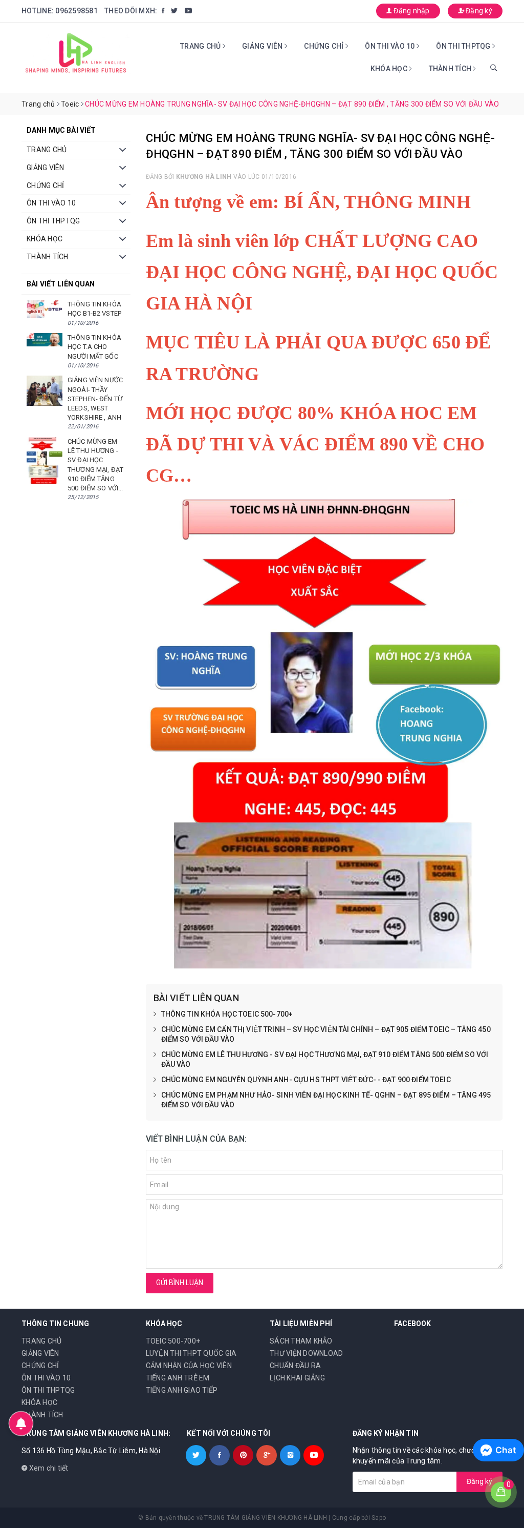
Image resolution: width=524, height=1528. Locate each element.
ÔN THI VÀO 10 (391, 46)
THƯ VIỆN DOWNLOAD (306, 1353)
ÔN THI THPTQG (464, 46)
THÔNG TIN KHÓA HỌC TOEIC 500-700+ (227, 1014)
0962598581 (76, 11)
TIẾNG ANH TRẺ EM (178, 1378)
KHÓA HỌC (389, 69)
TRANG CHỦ (201, 46)
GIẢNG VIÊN (263, 46)
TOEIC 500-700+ (173, 1341)
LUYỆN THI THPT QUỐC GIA (191, 1353)
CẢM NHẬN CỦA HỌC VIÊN (189, 1365)
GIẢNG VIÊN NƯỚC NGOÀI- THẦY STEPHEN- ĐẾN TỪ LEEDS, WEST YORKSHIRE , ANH (95, 398)
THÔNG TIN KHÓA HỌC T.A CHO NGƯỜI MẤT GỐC (94, 347)
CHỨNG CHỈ (324, 46)
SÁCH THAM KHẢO (301, 1341)
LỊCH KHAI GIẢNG (297, 1378)
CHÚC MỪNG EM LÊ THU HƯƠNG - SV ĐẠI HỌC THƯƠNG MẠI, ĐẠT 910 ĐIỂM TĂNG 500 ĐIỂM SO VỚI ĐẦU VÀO (325, 1059)
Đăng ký (478, 11)
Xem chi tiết (47, 1468)
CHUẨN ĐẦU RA (295, 1365)
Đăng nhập (411, 11)
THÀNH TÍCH (451, 69)
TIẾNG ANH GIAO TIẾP (182, 1390)
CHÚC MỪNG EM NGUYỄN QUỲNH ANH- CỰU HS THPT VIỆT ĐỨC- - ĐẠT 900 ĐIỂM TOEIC (306, 1080)
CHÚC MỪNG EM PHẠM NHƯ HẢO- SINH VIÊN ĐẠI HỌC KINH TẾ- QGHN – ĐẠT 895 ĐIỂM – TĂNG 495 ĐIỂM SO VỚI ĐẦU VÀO (326, 1100)
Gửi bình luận (179, 1282)
